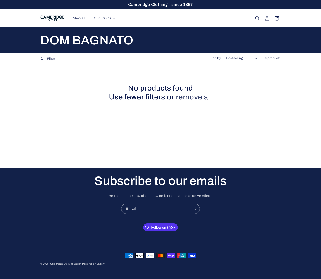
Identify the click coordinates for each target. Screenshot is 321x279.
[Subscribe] (195, 209)
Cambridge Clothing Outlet (65, 263)
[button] (81, 18)
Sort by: (216, 58)
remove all (194, 97)
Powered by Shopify (94, 263)
